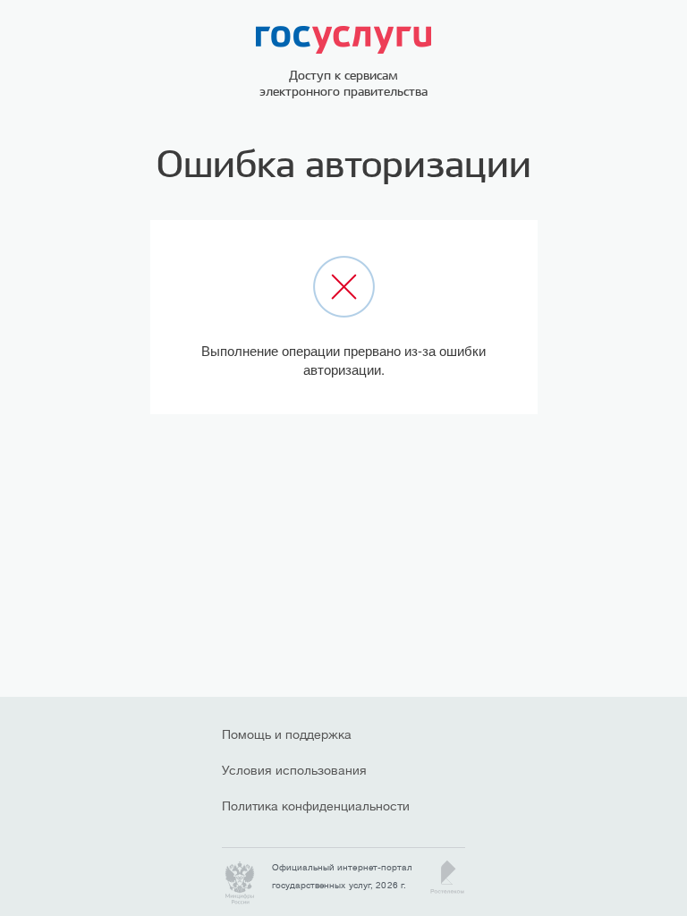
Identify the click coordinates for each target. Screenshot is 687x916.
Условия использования (294, 770)
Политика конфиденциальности (302, 806)
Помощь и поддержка (287, 734)
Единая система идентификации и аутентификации (343, 40)
